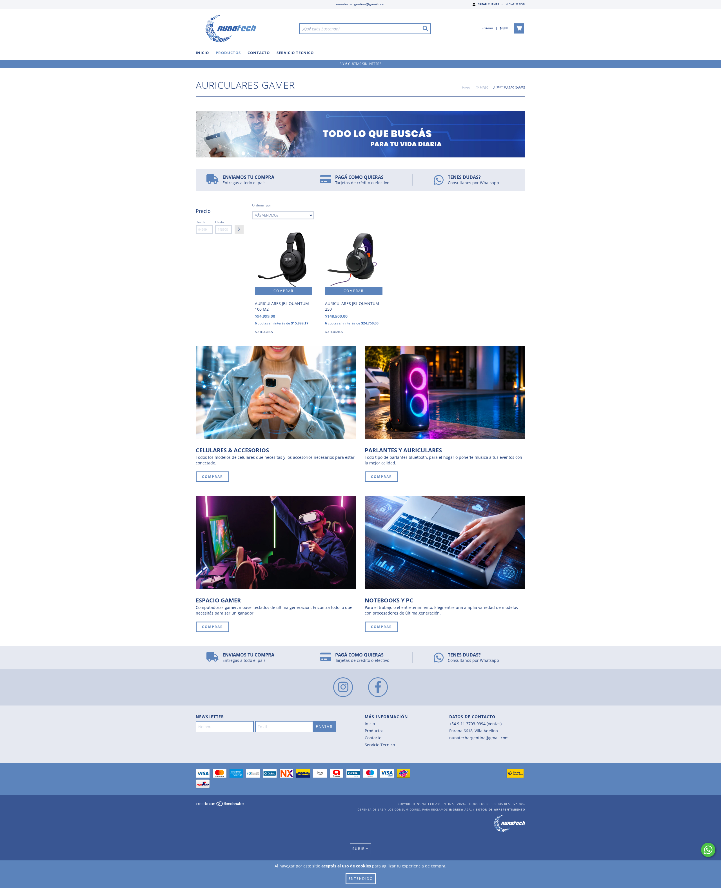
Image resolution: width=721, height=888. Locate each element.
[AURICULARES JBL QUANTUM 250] (353, 258)
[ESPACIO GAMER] (276, 542)
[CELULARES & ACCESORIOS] (276, 392)
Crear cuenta (488, 4)
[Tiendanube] (220, 805)
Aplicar (239, 229)
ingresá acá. (460, 809)
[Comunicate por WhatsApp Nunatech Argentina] (708, 850)
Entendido (360, 878)
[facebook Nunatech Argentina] (378, 687)
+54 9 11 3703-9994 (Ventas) (475, 723)
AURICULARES (264, 332)
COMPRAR (212, 476)
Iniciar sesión (515, 4)
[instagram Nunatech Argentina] (343, 687)
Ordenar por (261, 205)
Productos (228, 52)
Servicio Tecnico (295, 52)
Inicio (202, 52)
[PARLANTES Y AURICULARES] (445, 392)
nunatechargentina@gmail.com (360, 4)
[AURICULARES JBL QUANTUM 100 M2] (283, 258)
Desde (201, 222)
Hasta (219, 222)
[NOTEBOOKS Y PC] (445, 542)
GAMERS (481, 87)
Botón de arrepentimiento (500, 809)
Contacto (259, 52)
